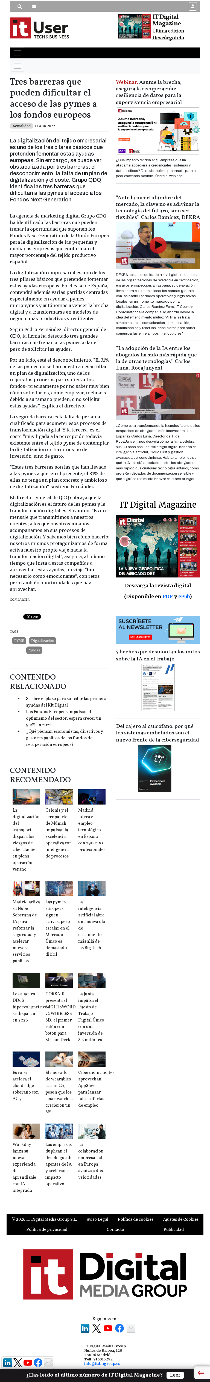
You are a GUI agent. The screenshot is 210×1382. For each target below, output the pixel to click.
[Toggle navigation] (17, 52)
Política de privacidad (46, 1229)
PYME (19, 641)
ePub (183, 596)
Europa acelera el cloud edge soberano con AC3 (26, 1086)
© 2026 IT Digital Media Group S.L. (44, 1219)
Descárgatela (168, 38)
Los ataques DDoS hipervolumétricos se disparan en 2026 (31, 1007)
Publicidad (174, 1229)
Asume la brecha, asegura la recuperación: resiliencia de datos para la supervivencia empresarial (149, 92)
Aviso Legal (97, 1219)
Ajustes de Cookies (181, 1219)
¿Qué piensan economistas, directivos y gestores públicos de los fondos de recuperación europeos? (64, 738)
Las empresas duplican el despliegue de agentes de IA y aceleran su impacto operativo (58, 1164)
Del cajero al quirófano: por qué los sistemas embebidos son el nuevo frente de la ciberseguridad (157, 733)
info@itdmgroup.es (102, 1363)
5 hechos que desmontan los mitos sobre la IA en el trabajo (158, 655)
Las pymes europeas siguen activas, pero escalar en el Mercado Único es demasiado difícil (57, 928)
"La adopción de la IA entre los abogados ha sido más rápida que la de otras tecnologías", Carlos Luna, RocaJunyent (156, 358)
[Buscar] (20, 6)
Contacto (115, 1229)
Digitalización (42, 641)
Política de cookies (135, 1219)
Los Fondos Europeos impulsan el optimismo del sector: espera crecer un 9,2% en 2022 (63, 718)
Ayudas (34, 650)
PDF (167, 596)
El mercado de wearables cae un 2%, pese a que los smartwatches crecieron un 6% (58, 1092)
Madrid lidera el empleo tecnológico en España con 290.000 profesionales (91, 830)
